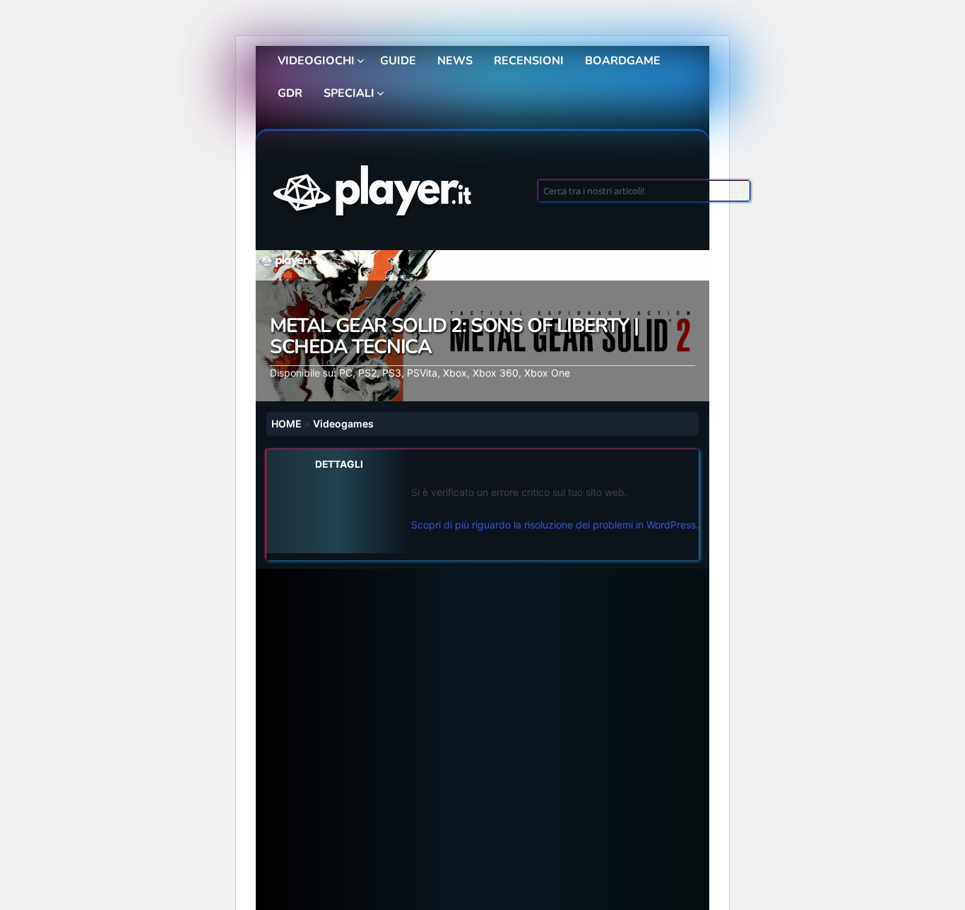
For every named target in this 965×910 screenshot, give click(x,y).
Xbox (455, 373)
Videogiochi (316, 61)
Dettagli (339, 464)
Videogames (343, 424)
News (455, 61)
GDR (290, 93)
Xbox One (547, 373)
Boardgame (623, 61)
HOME (286, 424)
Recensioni (529, 61)
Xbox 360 (496, 373)
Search (736, 194)
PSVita (422, 373)
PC (346, 373)
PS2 (367, 373)
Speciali (349, 93)
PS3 (391, 373)
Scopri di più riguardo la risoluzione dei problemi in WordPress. (555, 525)
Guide (398, 61)
